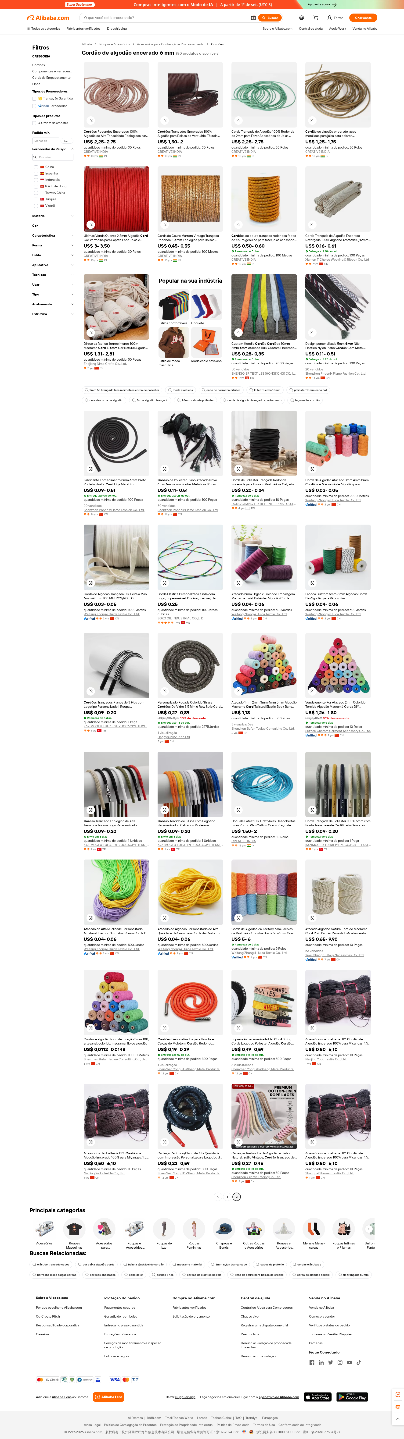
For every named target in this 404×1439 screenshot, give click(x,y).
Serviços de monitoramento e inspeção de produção (132, 1345)
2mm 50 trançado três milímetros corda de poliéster (124, 390)
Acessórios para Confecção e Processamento (170, 44)
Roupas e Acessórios (114, 44)
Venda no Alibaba (321, 1307)
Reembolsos (250, 1334)
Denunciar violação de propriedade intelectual (266, 1345)
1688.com (154, 1418)
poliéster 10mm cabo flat (310, 390)
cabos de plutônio (272, 1264)
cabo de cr (136, 1274)
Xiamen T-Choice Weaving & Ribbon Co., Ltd (337, 259)
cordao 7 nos (165, 1274)
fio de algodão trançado (152, 400)
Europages (270, 1418)
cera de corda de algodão (106, 400)
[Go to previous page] (218, 1197)
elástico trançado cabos (53, 1264)
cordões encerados (102, 1274)
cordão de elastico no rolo (204, 1274)
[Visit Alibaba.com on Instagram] (340, 1362)
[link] (398, 1395)
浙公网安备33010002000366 (278, 1432)
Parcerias (316, 1343)
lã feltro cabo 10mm (267, 390)
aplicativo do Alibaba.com (279, 1397)
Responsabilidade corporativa (57, 1325)
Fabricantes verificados (189, 1307)
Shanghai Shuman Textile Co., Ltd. (329, 1173)
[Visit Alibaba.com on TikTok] (358, 1362)
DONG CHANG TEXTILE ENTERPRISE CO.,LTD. (264, 504)
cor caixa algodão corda (99, 1264)
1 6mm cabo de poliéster (198, 400)
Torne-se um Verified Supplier (330, 1334)
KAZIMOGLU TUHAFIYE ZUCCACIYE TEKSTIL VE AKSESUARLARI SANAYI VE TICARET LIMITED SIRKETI (116, 726)
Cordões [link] (217, 44)
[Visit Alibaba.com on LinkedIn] (321, 1362)
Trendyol (251, 1418)
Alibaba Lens (62, 1397)
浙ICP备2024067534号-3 (321, 1432)
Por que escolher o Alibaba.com (59, 1307)
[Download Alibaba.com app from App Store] (318, 1397)
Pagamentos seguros (119, 1307)
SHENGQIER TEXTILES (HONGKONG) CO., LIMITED (264, 373)
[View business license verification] (244, 1432)
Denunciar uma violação (258, 1356)
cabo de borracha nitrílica (223, 390)
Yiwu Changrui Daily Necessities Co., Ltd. (334, 955)
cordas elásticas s (309, 1264)
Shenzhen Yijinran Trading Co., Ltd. (256, 1177)
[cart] (316, 18)
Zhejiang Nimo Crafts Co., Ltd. (105, 364)
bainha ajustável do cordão (146, 1264)
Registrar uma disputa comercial (264, 1325)
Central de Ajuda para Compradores (267, 1307)
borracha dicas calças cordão (56, 1274)
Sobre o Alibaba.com (52, 1298)
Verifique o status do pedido (329, 1325)
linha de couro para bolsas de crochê (259, 1274)
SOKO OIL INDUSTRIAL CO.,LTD (180, 618)
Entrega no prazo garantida (123, 1325)
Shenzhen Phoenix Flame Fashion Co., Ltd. (335, 373)
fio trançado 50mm (356, 1274)
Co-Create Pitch (48, 1316)
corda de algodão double (313, 1274)
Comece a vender (322, 1316)
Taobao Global (221, 1418)
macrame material (189, 1264)
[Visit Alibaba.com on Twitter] (330, 1362)
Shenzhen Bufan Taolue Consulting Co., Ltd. (263, 728)
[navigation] (52, 621)
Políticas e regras (116, 1356)
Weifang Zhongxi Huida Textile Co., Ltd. (333, 500)
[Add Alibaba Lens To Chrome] (108, 1397)
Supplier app (185, 1397)
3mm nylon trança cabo (231, 1264)
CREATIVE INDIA (96, 151)
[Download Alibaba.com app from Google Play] (352, 1397)
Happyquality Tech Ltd (174, 737)
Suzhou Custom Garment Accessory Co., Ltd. (338, 731)
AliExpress (135, 1418)
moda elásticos (183, 390)
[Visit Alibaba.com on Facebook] (312, 1362)
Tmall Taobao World (179, 1418)
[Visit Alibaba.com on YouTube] (349, 1362)
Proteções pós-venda (120, 1334)
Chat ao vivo (250, 1316)
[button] (253, 18)
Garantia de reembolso (120, 1316)
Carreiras (42, 1334)
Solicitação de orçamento (191, 1316)
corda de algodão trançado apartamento (254, 400)
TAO (238, 1418)
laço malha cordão (307, 400)
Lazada (202, 1418)
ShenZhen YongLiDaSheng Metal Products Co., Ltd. (190, 1069)
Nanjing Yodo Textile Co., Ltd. (326, 1059)
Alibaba (87, 44)
